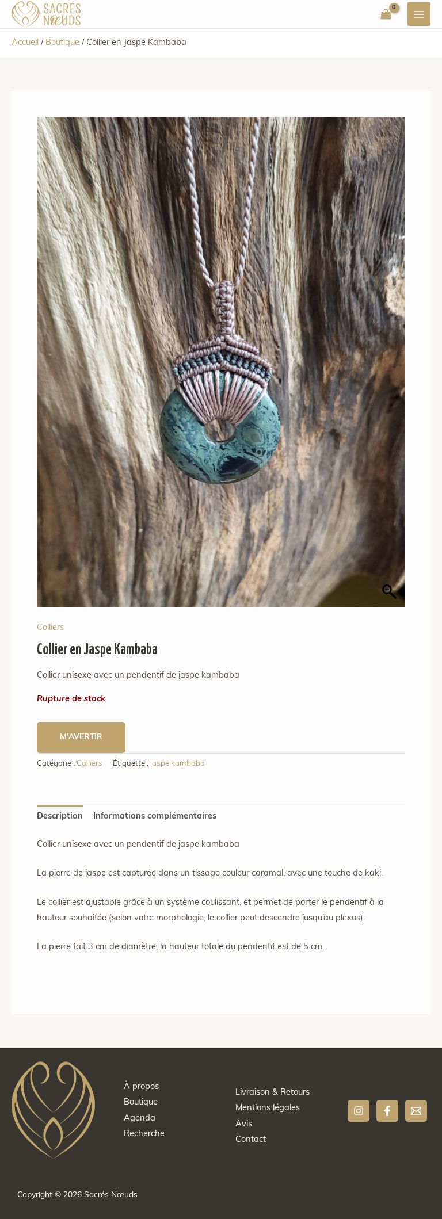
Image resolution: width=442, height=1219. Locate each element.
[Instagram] (358, 1111)
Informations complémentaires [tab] (154, 816)
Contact (250, 1140)
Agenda (139, 1118)
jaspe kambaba (177, 763)
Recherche (144, 1134)
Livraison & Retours (272, 1092)
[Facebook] (387, 1111)
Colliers (50, 628)
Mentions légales (267, 1108)
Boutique (62, 43)
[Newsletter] (416, 1111)
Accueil (25, 43)
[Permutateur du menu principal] (418, 13)
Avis (243, 1124)
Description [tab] (60, 816)
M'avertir (81, 737)
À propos (141, 1087)
